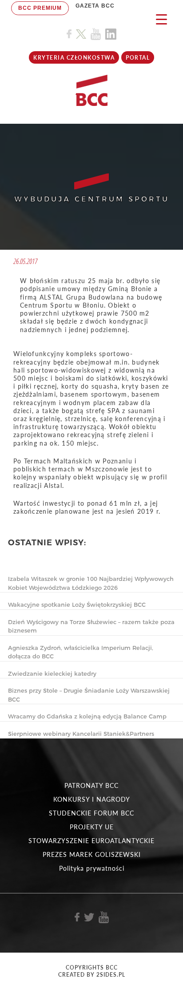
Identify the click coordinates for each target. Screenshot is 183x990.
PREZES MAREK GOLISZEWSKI (92, 854)
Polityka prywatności (91, 868)
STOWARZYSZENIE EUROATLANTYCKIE (91, 840)
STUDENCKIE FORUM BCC (91, 813)
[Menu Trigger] (161, 19)
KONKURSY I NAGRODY (91, 799)
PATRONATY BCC (91, 785)
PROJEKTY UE (92, 827)
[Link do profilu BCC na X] (81, 34)
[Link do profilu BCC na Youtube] (95, 34)
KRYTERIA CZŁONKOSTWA (74, 57)
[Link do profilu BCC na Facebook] (69, 34)
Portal (138, 57)
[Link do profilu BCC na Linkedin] (111, 34)
